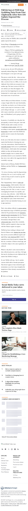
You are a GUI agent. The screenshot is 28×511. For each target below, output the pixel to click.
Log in (14, 467)
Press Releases (5, 472)
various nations (22, 208)
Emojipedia (13, 44)
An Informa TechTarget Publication (14, 1)
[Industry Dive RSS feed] (18, 449)
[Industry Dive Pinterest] (14, 449)
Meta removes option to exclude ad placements (13, 370)
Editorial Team (5, 460)
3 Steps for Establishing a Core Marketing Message (13, 355)
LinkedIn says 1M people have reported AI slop (15, 390)
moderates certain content (9, 127)
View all (4, 436)
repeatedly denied (6, 146)
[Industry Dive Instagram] (11, 449)
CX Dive (15, 475)
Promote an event (18, 464)
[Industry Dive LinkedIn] (2, 449)
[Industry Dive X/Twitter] (8, 449)
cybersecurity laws (6, 222)
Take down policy (21, 503)
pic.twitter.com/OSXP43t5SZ (14, 60)
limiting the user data (19, 232)
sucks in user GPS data (7, 196)
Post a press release (12, 436)
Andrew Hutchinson (7, 25)
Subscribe (21, 4)
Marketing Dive (17, 477)
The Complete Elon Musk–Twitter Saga (12, 329)
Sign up (14, 299)
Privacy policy (4, 503)
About (2, 458)
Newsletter (4, 465)
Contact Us (4, 463)
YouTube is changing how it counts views (14, 376)
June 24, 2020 (18, 65)
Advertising (16, 460)
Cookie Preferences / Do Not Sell (10, 505)
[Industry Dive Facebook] (5, 449)
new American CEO (13, 237)
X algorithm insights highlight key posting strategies (12, 383)
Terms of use (12, 503)
